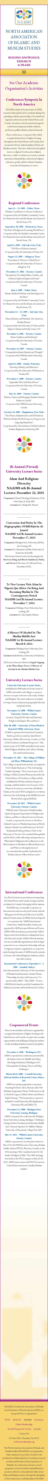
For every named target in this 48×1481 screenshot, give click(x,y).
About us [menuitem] (17, 1419)
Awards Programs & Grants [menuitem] (19, 1428)
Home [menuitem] (7, 1419)
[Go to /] (24, 29)
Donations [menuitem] (38, 1419)
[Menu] (24, 72)
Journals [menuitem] (37, 1428)
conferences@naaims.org (24, 1441)
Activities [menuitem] (28, 1419)
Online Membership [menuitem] (24, 1424)
